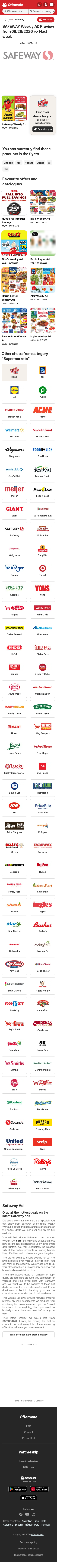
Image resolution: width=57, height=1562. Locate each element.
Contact (28, 1432)
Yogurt (29, 162)
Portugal (45, 1524)
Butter (40, 162)
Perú (36, 1524)
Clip (6, 169)
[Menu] (52, 4)
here (19, 1240)
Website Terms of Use (28, 1548)
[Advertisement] (28, 66)
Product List (28, 1438)
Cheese (8, 162)
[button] (45, 4)
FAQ (28, 1426)
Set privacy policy (28, 1542)
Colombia (8, 1524)
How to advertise (28, 1461)
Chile (43, 1521)
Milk (19, 162)
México (29, 1524)
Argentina (27, 1521)
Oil (49, 162)
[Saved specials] (39, 4)
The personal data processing (28, 1555)
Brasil (36, 1521)
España (19, 1524)
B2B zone (28, 1467)
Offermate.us (37, 1534)
